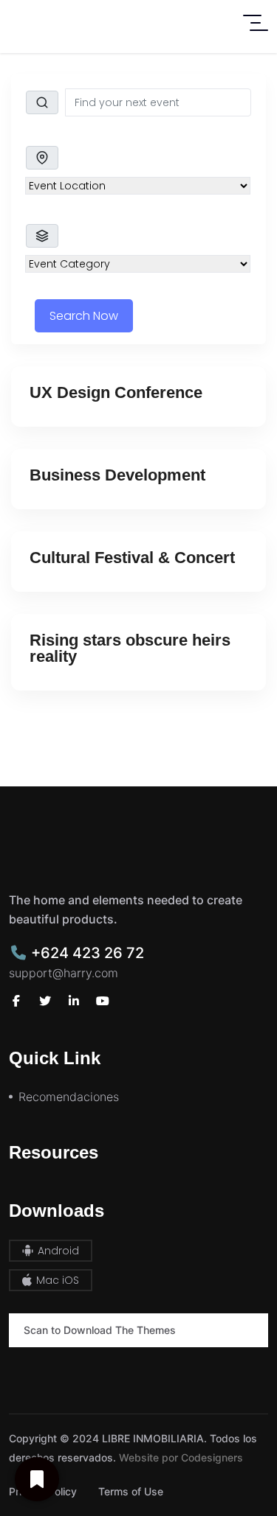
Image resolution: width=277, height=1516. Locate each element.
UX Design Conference (116, 392)
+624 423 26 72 (85, 953)
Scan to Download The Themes (100, 1330)
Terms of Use (130, 1491)
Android (57, 1250)
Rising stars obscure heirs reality (130, 648)
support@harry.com (63, 972)
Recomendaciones (68, 1096)
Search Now (83, 315)
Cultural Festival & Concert (132, 557)
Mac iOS (56, 1280)
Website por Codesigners (181, 1457)
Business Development (117, 475)
